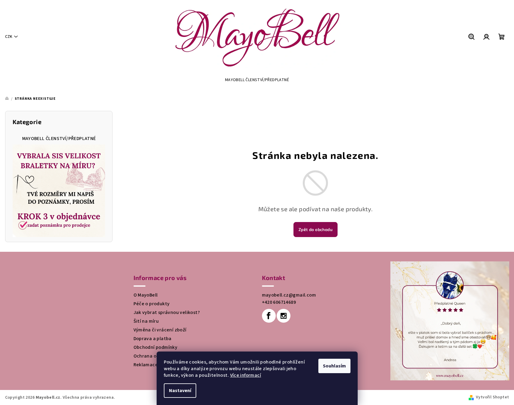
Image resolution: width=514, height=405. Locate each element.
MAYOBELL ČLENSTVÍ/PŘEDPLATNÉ (59, 138)
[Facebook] (269, 316)
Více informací (245, 375)
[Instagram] (283, 316)
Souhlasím (334, 366)
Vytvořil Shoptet (492, 397)
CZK (8, 37)
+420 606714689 (279, 302)
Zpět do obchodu (315, 229)
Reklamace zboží (152, 364)
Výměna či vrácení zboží (160, 330)
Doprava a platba (153, 338)
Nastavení (180, 390)
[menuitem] (257, 80)
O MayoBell (146, 295)
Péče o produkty (152, 303)
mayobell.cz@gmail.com (289, 295)
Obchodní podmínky (156, 347)
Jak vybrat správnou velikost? (167, 312)
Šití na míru (146, 321)
